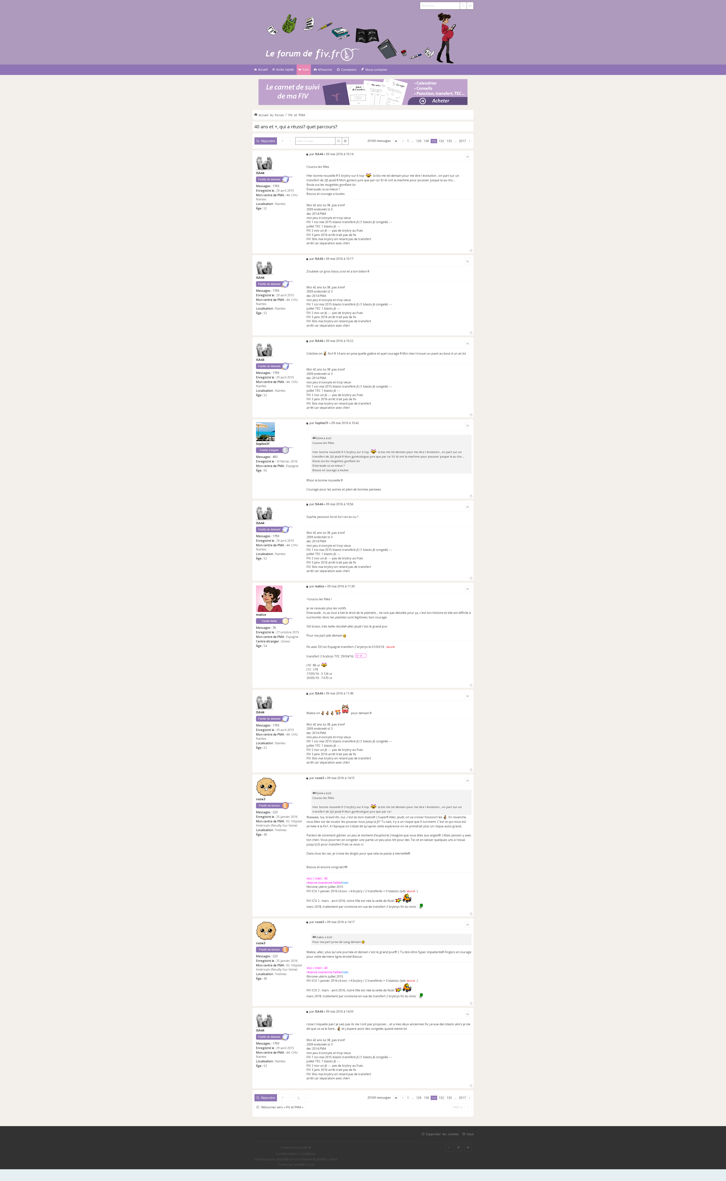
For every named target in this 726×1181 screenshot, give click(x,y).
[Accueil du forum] (363, 37)
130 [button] (426, 141)
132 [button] (441, 141)
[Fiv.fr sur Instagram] (458, 1147)
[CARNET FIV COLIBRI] (363, 92)
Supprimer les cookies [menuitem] (442, 1133)
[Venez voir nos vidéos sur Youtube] (468, 1147)
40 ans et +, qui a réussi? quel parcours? (295, 126)
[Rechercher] (463, 5)
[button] (395, 141)
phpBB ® (304, 1147)
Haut (470, 1133)
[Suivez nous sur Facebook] (449, 1147)
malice (261, 615)
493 (275, 457)
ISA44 (260, 173)
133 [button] (449, 141)
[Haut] (471, 250)
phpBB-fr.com (304, 1164)
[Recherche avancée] (470, 5)
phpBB (281, 1159)
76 (274, 628)
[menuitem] (323, 70)
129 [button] (418, 141)
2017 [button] (462, 141)
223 (275, 812)
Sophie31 (263, 444)
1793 (275, 186)
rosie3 (260, 799)
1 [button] (408, 141)
